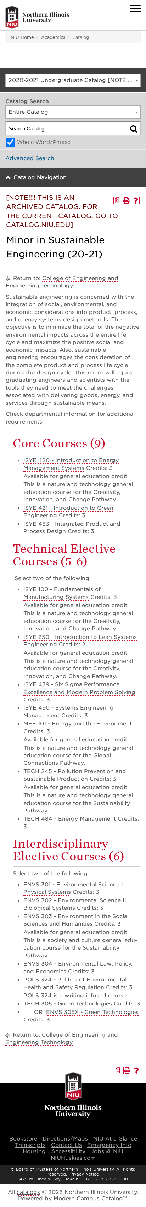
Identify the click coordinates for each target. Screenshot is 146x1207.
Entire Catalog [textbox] (28, 112)
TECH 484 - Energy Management (69, 819)
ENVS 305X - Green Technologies (92, 1012)
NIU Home (22, 37)
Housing (34, 1151)
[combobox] (73, 80)
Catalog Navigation (40, 177)
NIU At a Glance (115, 1139)
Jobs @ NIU (107, 1151)
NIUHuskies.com (73, 1158)
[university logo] (73, 1095)
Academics (53, 37)
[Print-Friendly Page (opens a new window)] (126, 200)
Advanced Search (29, 158)
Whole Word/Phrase (44, 142)
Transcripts (30, 1145)
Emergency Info (109, 1145)
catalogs (28, 1192)
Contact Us (66, 1145)
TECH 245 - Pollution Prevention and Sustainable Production (74, 775)
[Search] (134, 128)
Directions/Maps (65, 1139)
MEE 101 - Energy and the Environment (77, 724)
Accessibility (68, 1151)
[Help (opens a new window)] (136, 200)
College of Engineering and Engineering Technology (62, 282)
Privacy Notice (83, 1174)
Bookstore (23, 1139)
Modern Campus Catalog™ (90, 1198)
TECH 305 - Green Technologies (67, 1004)
